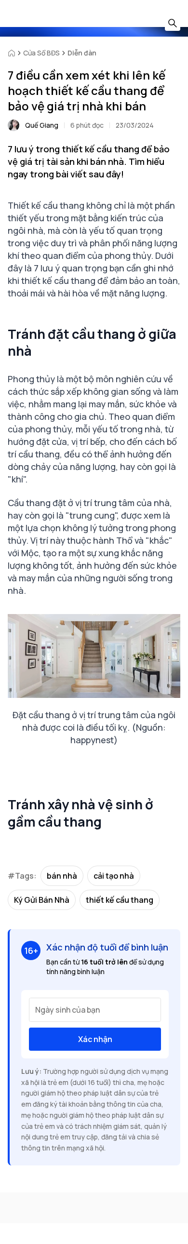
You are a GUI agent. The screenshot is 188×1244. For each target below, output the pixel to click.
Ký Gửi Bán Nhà (41, 900)
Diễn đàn (81, 52)
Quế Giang (41, 125)
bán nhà (62, 875)
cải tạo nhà (114, 875)
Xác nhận (95, 1039)
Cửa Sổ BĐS (41, 52)
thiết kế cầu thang (119, 900)
